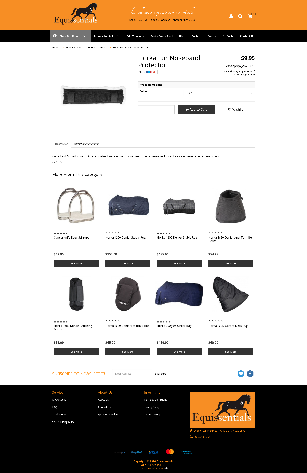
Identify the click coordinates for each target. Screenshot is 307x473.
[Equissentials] (76, 14)
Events (211, 36)
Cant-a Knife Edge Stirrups (71, 237)
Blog (182, 36)
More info (249, 66)
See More (76, 263)
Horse (103, 47)
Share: (142, 72)
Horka (91, 47)
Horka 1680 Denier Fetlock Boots (127, 326)
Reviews (79, 143)
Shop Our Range (70, 36)
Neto (166, 468)
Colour (144, 91)
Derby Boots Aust (161, 36)
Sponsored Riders (108, 414)
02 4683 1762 (202, 437)
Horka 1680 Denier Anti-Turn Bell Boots (230, 239)
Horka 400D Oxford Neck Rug (228, 326)
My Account (59, 399)
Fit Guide (228, 36)
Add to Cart (198, 109)
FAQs (55, 407)
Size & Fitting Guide (63, 422)
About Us (103, 399)
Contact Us (247, 36)
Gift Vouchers (135, 36)
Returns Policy (152, 414)
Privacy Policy (152, 407)
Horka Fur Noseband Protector (130, 47)
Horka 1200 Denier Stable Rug (125, 237)
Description (61, 143)
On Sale (196, 36)
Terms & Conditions (155, 399)
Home (55, 47)
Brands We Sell (103, 36)
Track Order (59, 414)
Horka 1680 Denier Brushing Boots (73, 327)
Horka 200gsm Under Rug (174, 326)
